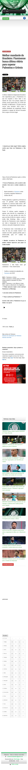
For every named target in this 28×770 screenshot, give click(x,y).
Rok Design (17, 759)
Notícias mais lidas (6, 337)
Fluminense (17, 191)
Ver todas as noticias (8, 564)
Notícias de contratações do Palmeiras (11, 335)
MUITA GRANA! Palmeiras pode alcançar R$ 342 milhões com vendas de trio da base (13, 474)
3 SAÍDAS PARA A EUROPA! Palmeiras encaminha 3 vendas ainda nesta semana (12, 546)
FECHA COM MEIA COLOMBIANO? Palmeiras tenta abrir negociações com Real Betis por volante (13, 459)
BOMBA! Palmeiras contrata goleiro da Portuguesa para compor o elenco (11, 517)
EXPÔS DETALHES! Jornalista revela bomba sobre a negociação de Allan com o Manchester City (14, 532)
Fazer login (5, 18)
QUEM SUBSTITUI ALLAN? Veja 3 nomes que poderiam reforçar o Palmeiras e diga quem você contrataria (13, 488)
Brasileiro (5, 635)
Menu (7, 11)
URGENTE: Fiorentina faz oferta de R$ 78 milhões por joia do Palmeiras (12, 445)
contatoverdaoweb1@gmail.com (15, 756)
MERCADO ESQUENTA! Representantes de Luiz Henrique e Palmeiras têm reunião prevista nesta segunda (13, 503)
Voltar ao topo (14, 764)
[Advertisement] (15, 2)
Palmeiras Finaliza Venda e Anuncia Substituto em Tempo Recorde (13, 432)
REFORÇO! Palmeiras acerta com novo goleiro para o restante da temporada (13, 559)
